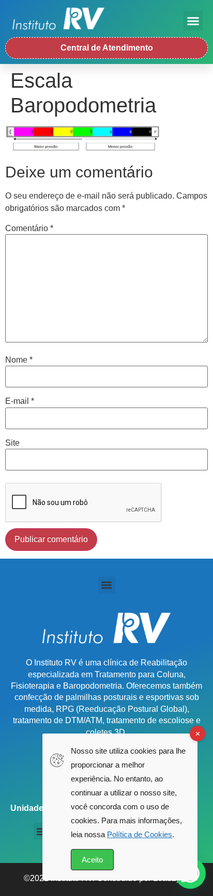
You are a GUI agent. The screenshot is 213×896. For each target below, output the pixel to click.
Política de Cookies (139, 834)
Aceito (92, 859)
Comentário (29, 228)
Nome (19, 360)
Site (12, 443)
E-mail (19, 401)
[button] (193, 20)
